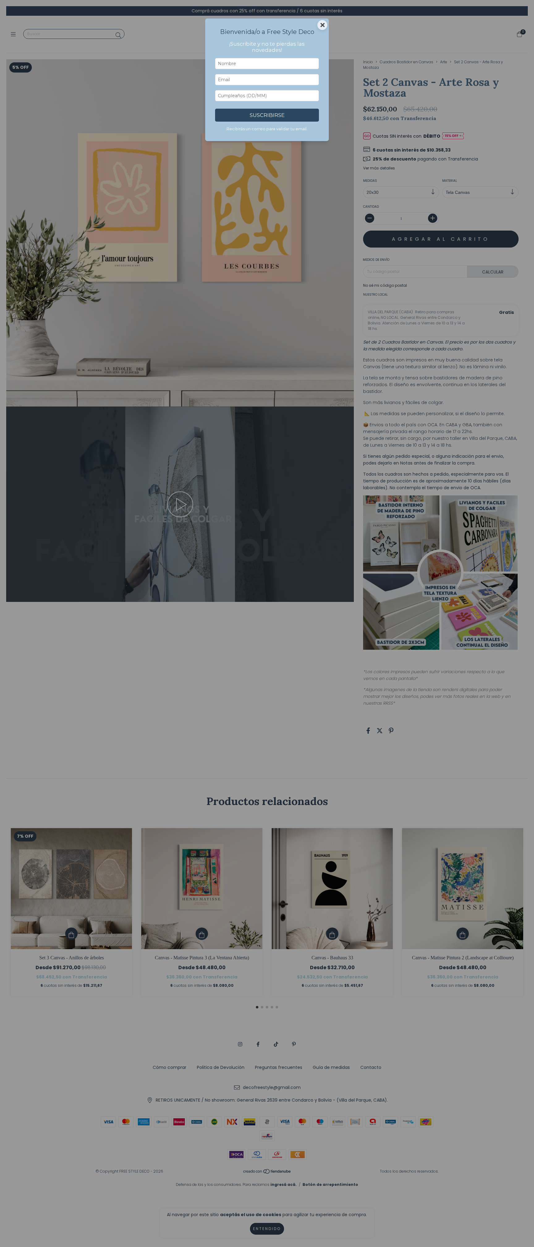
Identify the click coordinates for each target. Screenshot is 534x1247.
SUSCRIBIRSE (267, 115)
